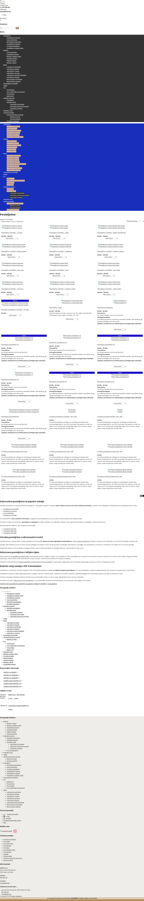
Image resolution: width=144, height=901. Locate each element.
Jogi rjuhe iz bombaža (14, 67)
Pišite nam (3, 9)
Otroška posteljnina (13, 46)
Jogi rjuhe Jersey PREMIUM (15, 631)
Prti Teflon (6, 842)
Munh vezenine (17, 896)
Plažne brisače (11, 61)
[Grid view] (26, 222)
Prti (4, 88)
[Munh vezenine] (2, 1)
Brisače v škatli (11, 63)
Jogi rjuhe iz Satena (13, 69)
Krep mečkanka (12, 40)
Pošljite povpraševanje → (8, 887)
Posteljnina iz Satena (13, 38)
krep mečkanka (8, 513)
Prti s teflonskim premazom (16, 92)
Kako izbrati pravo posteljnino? (24, 580)
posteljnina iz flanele (10, 515)
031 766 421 (3, 878)
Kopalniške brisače (13, 54)
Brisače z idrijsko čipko (14, 57)
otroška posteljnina (82, 541)
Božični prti (10, 96)
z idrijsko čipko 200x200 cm (12, 684)
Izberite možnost (8, 227)
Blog (4, 15)
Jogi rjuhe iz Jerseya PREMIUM (16, 75)
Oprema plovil (8, 860)
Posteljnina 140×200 (9, 529)
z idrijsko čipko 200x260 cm (12, 686)
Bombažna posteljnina (14, 42)
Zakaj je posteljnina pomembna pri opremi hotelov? (35, 562)
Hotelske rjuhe (11, 102)
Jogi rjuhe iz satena (16, 109)
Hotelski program (9, 98)
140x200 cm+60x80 (9, 672)
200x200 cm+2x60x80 (10, 675)
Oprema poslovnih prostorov (12, 858)
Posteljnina (6, 36)
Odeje (5, 86)
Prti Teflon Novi (8, 844)
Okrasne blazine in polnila (15, 115)
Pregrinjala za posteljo (10, 84)
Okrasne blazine (15, 119)
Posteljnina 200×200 (9, 531)
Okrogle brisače (12, 59)
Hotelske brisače (12, 740)
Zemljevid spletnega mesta (12, 821)
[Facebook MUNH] (6, 831)
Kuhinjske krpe (8, 111)
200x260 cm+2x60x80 (10, 678)
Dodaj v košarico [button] (56, 411)
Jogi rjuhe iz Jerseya (13, 73)
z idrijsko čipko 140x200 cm (12, 681)
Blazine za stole (15, 117)
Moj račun (3, 18)
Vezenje (5, 854)
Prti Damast (7, 852)
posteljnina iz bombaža (10, 509)
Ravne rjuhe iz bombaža (14, 79)
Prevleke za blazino (13, 121)
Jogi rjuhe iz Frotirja (13, 71)
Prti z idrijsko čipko (9, 850)
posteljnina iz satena (10, 511)
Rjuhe (5, 65)
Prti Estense (10, 90)
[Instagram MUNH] (15, 831)
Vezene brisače (12, 52)
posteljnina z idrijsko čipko (20, 556)
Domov (2, 219)
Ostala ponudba (8, 113)
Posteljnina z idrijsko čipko (15, 48)
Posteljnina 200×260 (9, 533)
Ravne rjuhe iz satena (13, 81)
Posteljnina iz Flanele (13, 44)
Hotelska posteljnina (13, 608)
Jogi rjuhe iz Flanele (13, 77)
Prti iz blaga (10, 94)
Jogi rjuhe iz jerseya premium (19, 106)
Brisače (5, 50)
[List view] (28, 222)
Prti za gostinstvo (12, 751)
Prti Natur (6, 848)
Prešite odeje (7, 856)
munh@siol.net (5, 11)
